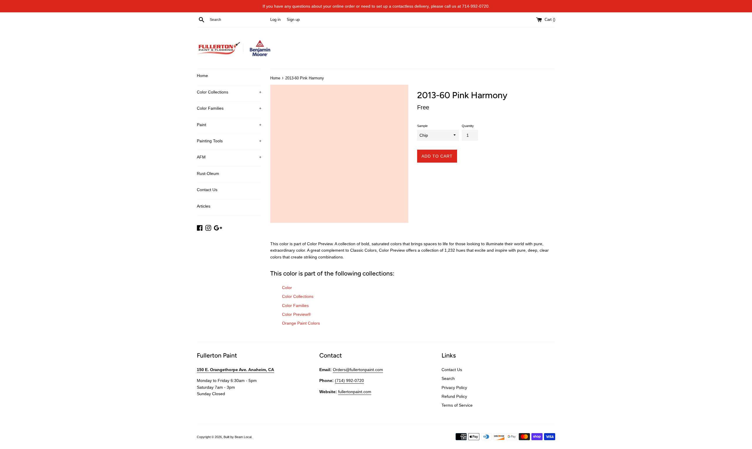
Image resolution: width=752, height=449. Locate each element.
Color (287, 287)
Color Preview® (296, 314)
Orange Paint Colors (301, 323)
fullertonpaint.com (354, 391)
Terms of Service (457, 405)
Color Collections (229, 92)
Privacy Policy (454, 387)
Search (448, 378)
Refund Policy (454, 396)
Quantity (468, 126)
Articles (203, 206)
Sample (422, 126)
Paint (229, 124)
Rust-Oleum (208, 173)
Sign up (293, 20)
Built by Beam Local (237, 437)
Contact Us (207, 189)
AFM (229, 157)
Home (202, 75)
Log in (275, 20)
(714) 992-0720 (349, 380)
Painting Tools (229, 140)
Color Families (229, 108)
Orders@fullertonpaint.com (358, 369)
